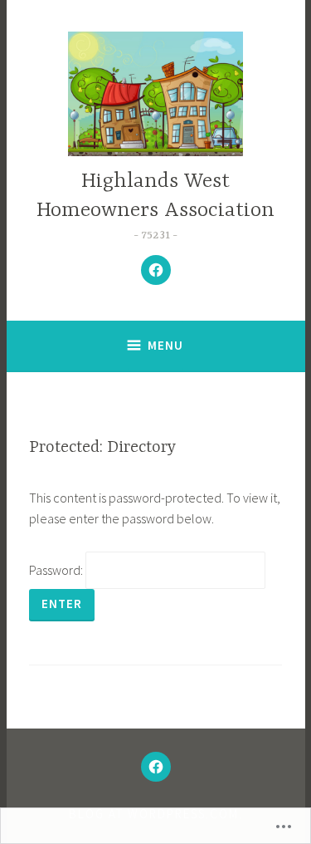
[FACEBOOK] (156, 766)
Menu (165, 345)
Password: (57, 570)
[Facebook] (156, 270)
